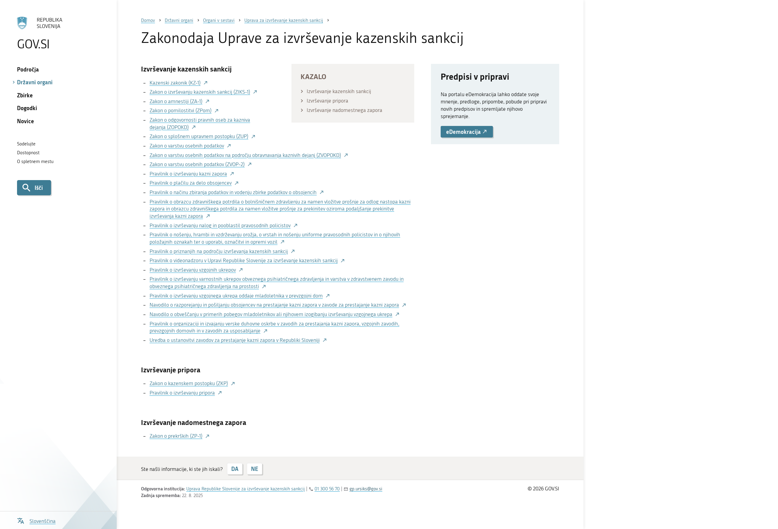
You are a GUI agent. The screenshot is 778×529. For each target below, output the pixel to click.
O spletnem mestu (35, 161)
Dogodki (27, 108)
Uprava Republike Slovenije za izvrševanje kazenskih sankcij (245, 489)
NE (254, 469)
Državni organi (35, 82)
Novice (25, 121)
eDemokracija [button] (464, 132)
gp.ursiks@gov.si (365, 489)
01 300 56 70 (327, 489)
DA (234, 469)
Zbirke (25, 95)
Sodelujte (26, 144)
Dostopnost (28, 152)
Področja (28, 69)
